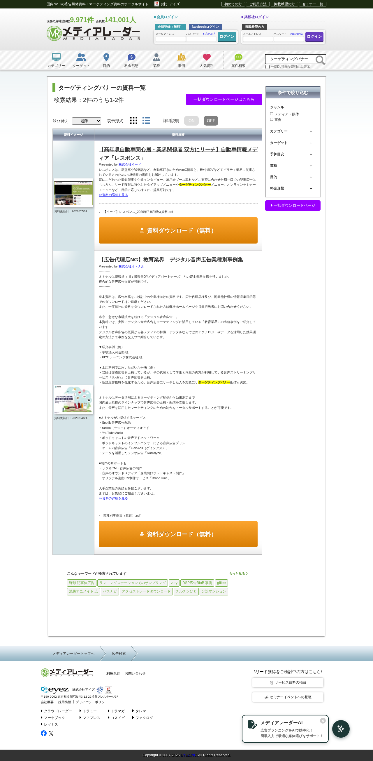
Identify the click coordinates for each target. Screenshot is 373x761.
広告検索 (119, 653)
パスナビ (110, 591)
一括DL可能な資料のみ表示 (290, 66)
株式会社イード (130, 164)
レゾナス (51, 724)
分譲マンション (214, 591)
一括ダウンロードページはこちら (224, 99)
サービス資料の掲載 (290, 682)
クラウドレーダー (58, 711)
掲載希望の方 (284, 4)
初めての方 (233, 4)
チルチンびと (186, 591)
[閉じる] (323, 721)
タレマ (141, 711)
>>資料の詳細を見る (113, 195)
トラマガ (118, 711)
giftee (221, 583)
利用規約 (113, 673)
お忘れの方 (209, 33)
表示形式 (115, 121)
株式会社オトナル (131, 266)
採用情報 (64, 702)
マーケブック (54, 718)
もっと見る (237, 573)
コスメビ (118, 718)
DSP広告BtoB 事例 (197, 583)
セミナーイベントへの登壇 (291, 697)
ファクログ (144, 718)
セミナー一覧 (312, 4)
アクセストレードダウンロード (146, 591)
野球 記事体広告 (81, 583)
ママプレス (91, 718)
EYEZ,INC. (189, 755)
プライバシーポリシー (92, 702)
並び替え (60, 121)
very (174, 583)
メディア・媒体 (287, 114)
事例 (278, 120)
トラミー (90, 711)
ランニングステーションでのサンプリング (132, 583)
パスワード (201, 33)
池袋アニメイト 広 (83, 591)
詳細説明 (171, 120)
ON (192, 120)
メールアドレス (165, 33)
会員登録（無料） (170, 26)
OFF (211, 120)
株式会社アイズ (83, 689)
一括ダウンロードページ (293, 205)
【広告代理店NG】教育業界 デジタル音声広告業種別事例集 (171, 260)
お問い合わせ (135, 673)
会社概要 (47, 702)
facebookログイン (205, 26)
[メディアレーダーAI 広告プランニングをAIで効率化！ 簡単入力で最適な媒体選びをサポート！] (338, 729)
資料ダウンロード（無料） (182, 230)
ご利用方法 (258, 4)
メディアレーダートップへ (73, 653)
